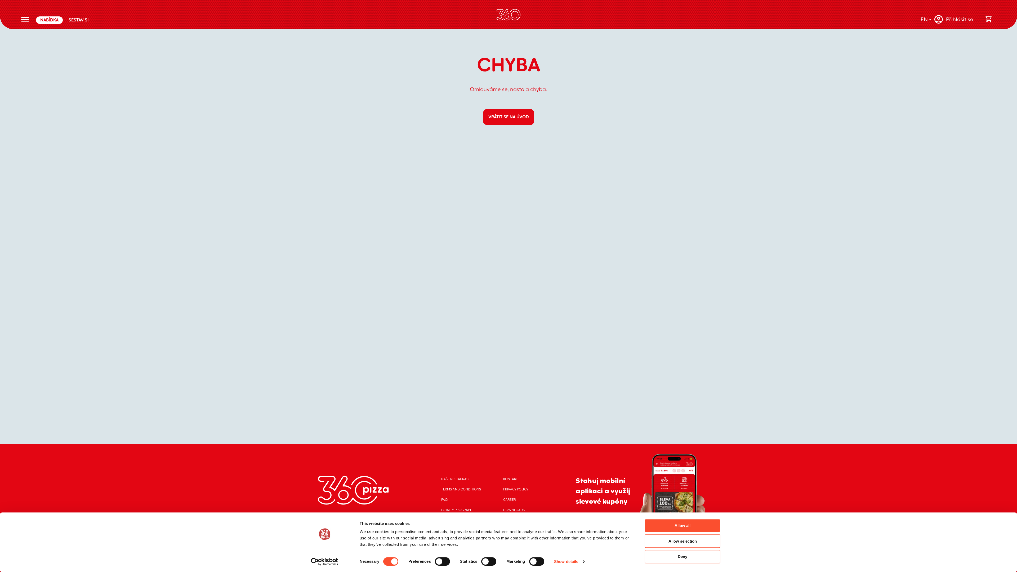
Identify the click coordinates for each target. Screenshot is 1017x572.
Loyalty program (456, 510)
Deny (682, 556)
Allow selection (682, 541)
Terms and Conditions (461, 489)
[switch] (442, 561)
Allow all (682, 525)
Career (509, 500)
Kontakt (510, 479)
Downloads (514, 510)
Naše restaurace (456, 479)
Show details (566, 561)
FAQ (444, 500)
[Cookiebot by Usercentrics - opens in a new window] (324, 562)
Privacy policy (515, 489)
